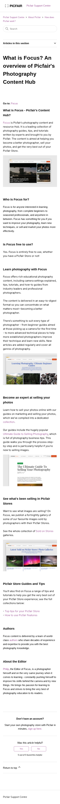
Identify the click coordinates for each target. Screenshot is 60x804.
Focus (14, 103)
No (38, 749)
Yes (21, 749)
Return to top (10, 767)
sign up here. (35, 728)
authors (14, 640)
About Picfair (34, 17)
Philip (6, 669)
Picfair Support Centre (13, 17)
